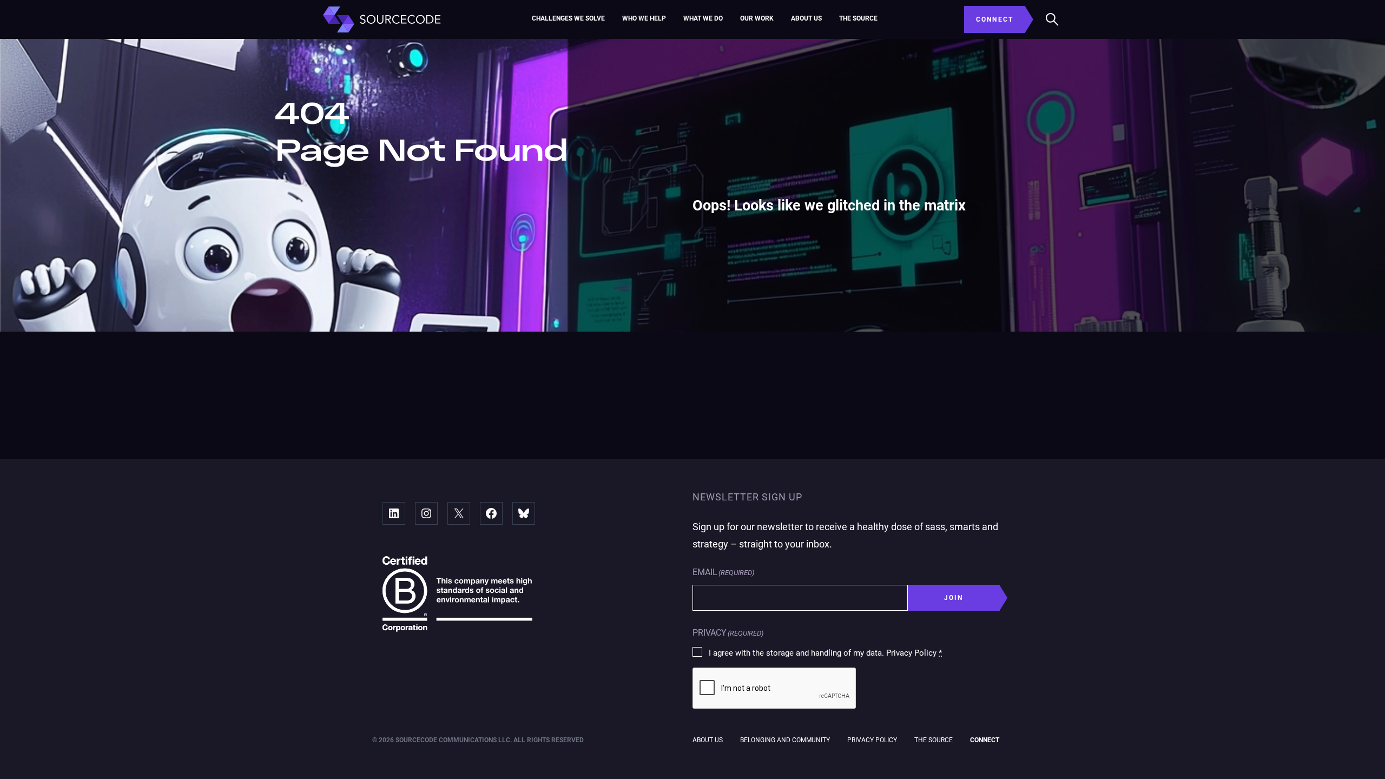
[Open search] (1052, 19)
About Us (806, 18)
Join (954, 598)
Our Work (757, 18)
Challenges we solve (568, 18)
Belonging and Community (785, 740)
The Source (858, 18)
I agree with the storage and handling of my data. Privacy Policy (825, 653)
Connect (984, 740)
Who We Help (644, 18)
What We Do (703, 18)
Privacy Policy (872, 740)
